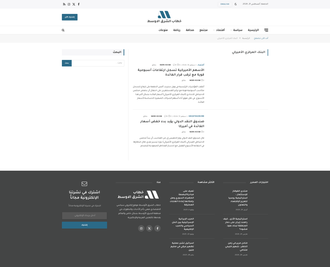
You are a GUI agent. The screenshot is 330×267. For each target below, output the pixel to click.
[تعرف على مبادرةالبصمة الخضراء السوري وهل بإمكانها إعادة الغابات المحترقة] (205, 195)
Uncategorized (196, 116)
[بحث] (63, 30)
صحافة (190, 30)
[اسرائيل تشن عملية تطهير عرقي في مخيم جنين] (205, 247)
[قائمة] (266, 30)
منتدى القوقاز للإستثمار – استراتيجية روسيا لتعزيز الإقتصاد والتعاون (238, 198)
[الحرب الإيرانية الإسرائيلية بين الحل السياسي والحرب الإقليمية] (205, 223)
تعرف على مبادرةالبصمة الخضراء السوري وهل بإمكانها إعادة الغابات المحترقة (182, 198)
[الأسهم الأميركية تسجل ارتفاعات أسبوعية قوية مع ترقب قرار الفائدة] (238, 81)
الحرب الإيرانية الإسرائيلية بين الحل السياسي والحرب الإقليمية (183, 224)
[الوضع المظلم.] (236, 4)
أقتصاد (220, 30)
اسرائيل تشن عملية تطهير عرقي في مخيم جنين (182, 246)
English (225, 4)
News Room (165, 65)
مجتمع (204, 30)
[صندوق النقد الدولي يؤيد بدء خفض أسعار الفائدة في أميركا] (238, 133)
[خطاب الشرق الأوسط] (165, 17)
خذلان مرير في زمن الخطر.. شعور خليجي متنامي (236, 246)
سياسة (237, 30)
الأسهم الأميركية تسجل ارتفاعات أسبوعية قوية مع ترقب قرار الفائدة (171, 73)
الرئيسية (253, 30)
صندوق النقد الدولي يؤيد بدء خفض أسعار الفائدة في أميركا (172, 124)
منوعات (163, 30)
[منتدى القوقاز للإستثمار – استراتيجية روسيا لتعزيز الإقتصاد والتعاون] (259, 195)
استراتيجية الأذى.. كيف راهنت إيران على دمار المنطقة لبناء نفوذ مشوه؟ (235, 224)
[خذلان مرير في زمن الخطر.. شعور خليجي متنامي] (259, 247)
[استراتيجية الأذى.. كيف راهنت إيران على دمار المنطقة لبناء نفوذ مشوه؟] (259, 223)
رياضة (176, 30)
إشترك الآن (70, 17)
